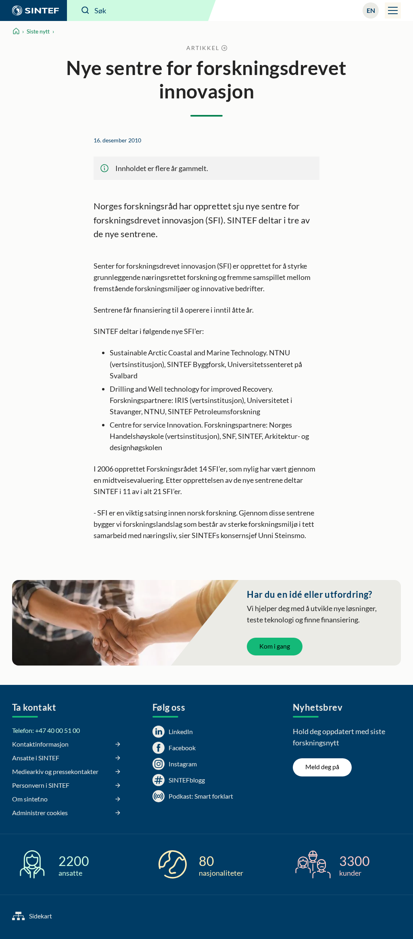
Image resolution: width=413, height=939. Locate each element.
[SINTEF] (33, 10)
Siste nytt (38, 31)
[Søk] (85, 10)
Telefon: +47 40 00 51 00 (46, 730)
